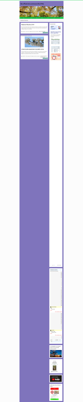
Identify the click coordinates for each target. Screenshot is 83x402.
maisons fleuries (33, 31)
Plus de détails (45, 32)
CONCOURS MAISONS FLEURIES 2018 (32, 49)
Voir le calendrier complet (58, 311)
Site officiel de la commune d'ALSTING (32, 4)
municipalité (36, 31)
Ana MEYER (23, 31)
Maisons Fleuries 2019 (27, 24)
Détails (51, 310)
